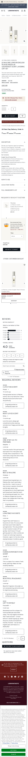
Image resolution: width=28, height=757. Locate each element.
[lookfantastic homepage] (13, 10)
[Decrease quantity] (4, 109)
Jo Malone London (16, 15)
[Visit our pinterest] (22, 676)
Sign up (13, 669)
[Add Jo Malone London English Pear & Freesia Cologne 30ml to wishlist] (24, 265)
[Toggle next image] (26, 30)
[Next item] (24, 283)
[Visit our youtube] (15, 676)
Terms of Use (15, 743)
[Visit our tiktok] (18, 676)
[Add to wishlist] (22, 116)
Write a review (5, 82)
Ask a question (14, 82)
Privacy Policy (6, 743)
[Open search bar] (4, 10)
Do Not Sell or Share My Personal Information (13, 698)
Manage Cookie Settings (13, 746)
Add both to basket (11, 249)
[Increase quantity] (13, 109)
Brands (8, 15)
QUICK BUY (14, 300)
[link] (22, 10)
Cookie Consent (13, 695)
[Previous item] (2, 283)
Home (3, 15)
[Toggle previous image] (1, 30)
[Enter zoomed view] (24, 41)
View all (23, 89)
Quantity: (5, 105)
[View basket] (24, 10)
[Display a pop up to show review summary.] (12, 296)
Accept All (13, 754)
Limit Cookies (13, 750)
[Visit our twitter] (8, 676)
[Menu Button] (1, 10)
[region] (13, 731)
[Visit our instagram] (11, 676)
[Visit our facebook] (5, 676)
